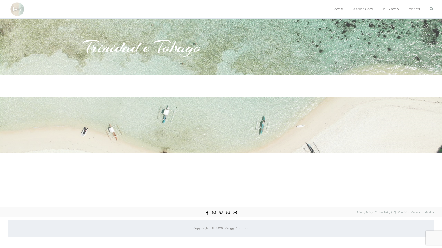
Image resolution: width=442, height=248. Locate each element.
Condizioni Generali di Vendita (416, 212)
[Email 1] (235, 213)
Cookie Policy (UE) (385, 212)
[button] (432, 9)
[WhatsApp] (228, 213)
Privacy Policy (365, 212)
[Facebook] (207, 213)
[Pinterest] (221, 213)
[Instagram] (214, 213)
